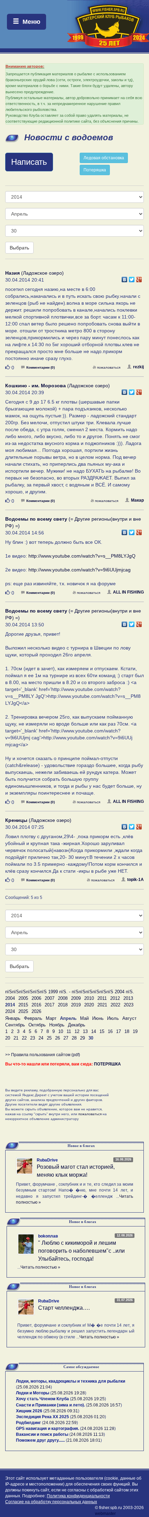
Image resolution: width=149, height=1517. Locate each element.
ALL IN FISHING (128, 592)
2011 (102, 998)
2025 (23, 1011)
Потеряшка (95, 170)
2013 (128, 998)
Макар (137, 500)
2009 (76, 998)
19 (135, 1031)
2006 (36, 998)
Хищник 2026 (29, 1411)
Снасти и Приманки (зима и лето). (50, 1405)
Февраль (33, 1018)
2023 (128, 1004)
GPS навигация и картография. (47, 1428)
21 (16, 1038)
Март (51, 1018)
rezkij (138, 366)
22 (24, 1038)
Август (129, 1018)
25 (49, 1038)
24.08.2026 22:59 (60, 1422)
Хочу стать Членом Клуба (42, 1398)
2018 (63, 1004)
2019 (76, 1004)
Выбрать (19, 247)
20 (7, 1038)
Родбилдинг (28, 1422)
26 (57, 1038)
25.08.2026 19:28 (68, 1393)
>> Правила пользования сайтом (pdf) (42, 1054)
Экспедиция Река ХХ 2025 (42, 1416)
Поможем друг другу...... (40, 1440)
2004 (10, 998)
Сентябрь (15, 1024)
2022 (115, 1004)
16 (110, 1031)
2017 (49, 1004)
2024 (10, 1011)
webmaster (105, 1513)
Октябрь (37, 1024)
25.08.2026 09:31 (61, 1411)
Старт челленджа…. (64, 1308)
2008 (63, 998)
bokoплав (48, 1236)
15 (101, 1031)
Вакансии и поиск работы (42, 1434)
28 (74, 1038)
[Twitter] (131, 278)
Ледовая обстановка (104, 157)
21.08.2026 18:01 (83, 1440)
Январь (12, 1018)
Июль (113, 1018)
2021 (102, 1004)
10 (60, 1031)
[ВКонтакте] (124, 278)
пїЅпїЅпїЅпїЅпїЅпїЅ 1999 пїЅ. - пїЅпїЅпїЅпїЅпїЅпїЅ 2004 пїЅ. (69, 991)
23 (32, 1038)
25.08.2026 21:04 (34, 1387)
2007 (49, 998)
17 (118, 1031)
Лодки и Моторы (32, 1393)
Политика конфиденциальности (78, 1496)
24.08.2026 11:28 (97, 1428)
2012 (115, 998)
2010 (89, 998)
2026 (36, 1011)
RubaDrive (47, 1160)
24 (40, 1038)
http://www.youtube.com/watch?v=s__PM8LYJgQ (81, 556)
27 (65, 1038)
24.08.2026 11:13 (87, 1434)
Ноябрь (56, 1024)
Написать (29, 162)
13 (85, 1031)
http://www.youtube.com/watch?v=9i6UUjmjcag (79, 569)
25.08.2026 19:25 (88, 1398)
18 (126, 1031)
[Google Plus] (139, 278)
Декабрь (76, 1024)
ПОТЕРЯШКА (107, 1064)
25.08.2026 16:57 (104, 1405)
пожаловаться (108, 367)
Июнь (98, 1018)
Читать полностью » (40, 1267)
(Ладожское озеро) (34, 273)
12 (76, 1031)
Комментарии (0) (40, 367)
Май (84, 1018)
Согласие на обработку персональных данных (51, 1501)
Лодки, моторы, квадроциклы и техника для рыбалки (70, 1381)
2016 (36, 1004)
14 (93, 1031)
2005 (23, 998)
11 (69, 1031)
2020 (89, 1004)
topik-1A (135, 879)
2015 (23, 1004)
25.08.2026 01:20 (88, 1416)
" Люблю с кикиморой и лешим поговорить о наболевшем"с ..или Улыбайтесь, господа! (81, 1251)
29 (82, 1038)
